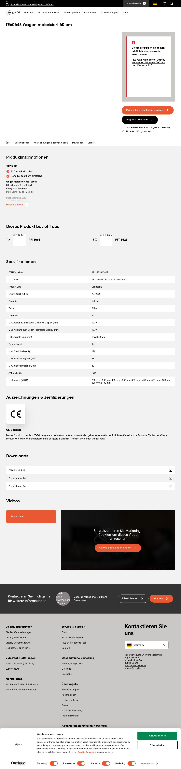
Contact (65, 632)
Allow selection (157, 745)
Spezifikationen (22, 143)
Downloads (77, 143)
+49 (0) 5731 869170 (135, 665)
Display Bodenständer (17, 637)
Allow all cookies (157, 735)
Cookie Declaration (88, 752)
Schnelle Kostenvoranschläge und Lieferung (32, 3)
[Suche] (155, 4)
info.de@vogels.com (135, 668)
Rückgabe (67, 674)
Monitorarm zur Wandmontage (21, 689)
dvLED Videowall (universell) (20, 663)
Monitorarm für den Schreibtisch (22, 684)
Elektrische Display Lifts (18, 648)
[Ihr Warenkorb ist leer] (164, 3)
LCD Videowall (13, 668)
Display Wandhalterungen (18, 632)
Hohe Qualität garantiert (138, 132)
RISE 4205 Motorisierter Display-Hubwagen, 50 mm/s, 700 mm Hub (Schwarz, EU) (149, 62)
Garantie (66, 648)
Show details (147, 763)
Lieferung (66, 668)
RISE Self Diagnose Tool (74, 642)
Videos (91, 143)
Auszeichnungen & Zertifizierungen (51, 143)
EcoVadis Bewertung (72, 710)
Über (8, 143)
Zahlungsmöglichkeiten (73, 663)
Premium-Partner (70, 715)
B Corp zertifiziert (70, 700)
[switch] (81, 763)
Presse (65, 705)
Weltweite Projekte (71, 689)
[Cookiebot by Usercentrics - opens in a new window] (18, 763)
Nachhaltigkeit (69, 695)
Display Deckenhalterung (18, 642)
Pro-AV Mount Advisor (72, 637)
